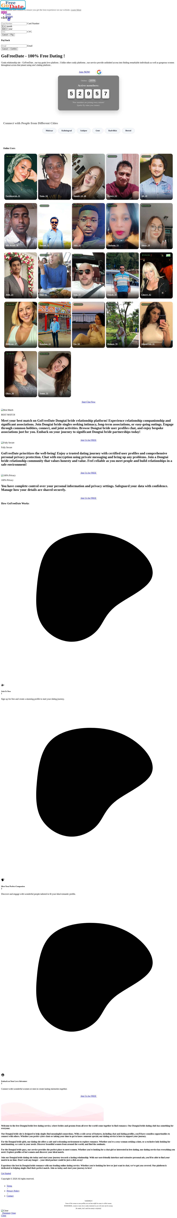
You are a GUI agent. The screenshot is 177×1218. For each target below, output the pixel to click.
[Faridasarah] (20, 177)
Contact (10, 1196)
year (10, 29)
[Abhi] (20, 275)
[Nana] (54, 177)
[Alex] (88, 226)
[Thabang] (122, 226)
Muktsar (49, 131)
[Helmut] (122, 325)
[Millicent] (20, 325)
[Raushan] (54, 325)
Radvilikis (112, 131)
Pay (12, 35)
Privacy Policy (13, 1191)
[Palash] (122, 275)
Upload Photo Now (89, 628)
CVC (29, 31)
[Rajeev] (122, 177)
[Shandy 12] (88, 177)
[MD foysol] (20, 226)
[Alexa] (156, 226)
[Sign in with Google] (99, 72)
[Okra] (20, 374)
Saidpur (83, 131)
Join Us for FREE (88, 440)
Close (13, 1213)
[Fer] (88, 325)
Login (8, 14)
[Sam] (88, 275)
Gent (98, 131)
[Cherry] (156, 275)
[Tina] (54, 275)
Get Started (6, 1173)
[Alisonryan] (156, 325)
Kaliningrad (67, 131)
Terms (9, 1186)
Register (9, 16)
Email (29, 46)
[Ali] (156, 177)
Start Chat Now (88, 402)
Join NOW (84, 72)
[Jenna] (54, 374)
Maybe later (88, 634)
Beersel (128, 131)
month (9, 26)
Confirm (14, 49)
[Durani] (54, 226)
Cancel (5, 35)
